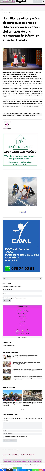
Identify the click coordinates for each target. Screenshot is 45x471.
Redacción (5, 13)
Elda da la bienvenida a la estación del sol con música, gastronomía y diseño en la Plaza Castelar (12, 404)
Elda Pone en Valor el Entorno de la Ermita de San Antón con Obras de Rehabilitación (32, 404)
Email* (4, 294)
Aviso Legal (31, 455)
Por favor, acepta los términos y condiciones (15, 298)
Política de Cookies (18, 456)
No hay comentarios (24, 13)
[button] (43, 1)
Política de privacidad (8, 456)
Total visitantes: (6, 346)
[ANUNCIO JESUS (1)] (22, 150)
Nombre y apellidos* (7, 289)
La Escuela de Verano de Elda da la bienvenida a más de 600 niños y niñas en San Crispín (26, 362)
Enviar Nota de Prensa (30, 456)
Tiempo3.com (24, 337)
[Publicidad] (22, 246)
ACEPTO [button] (14, 468)
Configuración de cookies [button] (7, 468)
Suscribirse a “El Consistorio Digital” (11, 455)
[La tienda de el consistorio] (22, 125)
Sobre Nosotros (24, 455)
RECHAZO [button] (19, 468)
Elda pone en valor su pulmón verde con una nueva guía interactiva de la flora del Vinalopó (25, 356)
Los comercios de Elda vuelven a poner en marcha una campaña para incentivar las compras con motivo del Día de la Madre (27, 370)
